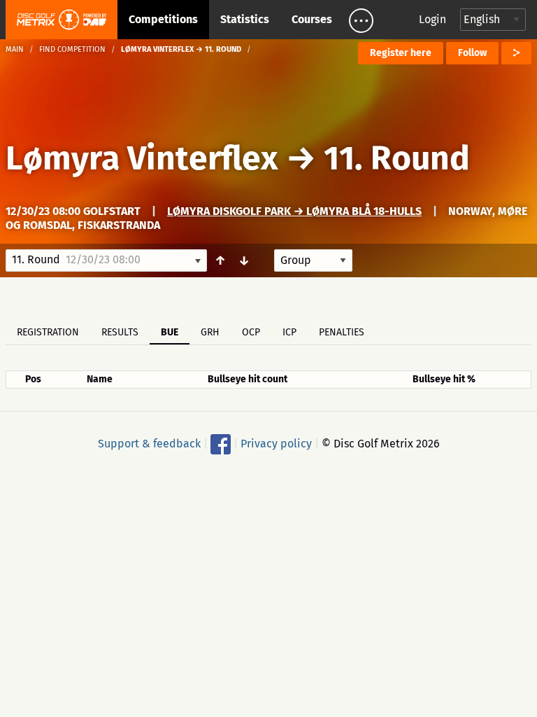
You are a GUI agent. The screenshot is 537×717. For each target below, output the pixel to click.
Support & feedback (149, 443)
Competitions (163, 19)
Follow (472, 53)
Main (15, 49)
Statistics (244, 19)
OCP (251, 332)
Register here (400, 53)
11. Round (397, 158)
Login (432, 19)
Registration (48, 332)
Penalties (341, 332)
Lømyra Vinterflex (146, 158)
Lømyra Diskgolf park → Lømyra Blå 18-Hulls (294, 211)
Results (119, 332)
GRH (210, 332)
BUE (169, 332)
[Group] (313, 260)
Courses (312, 19)
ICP (289, 332)
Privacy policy (276, 443)
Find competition (72, 49)
